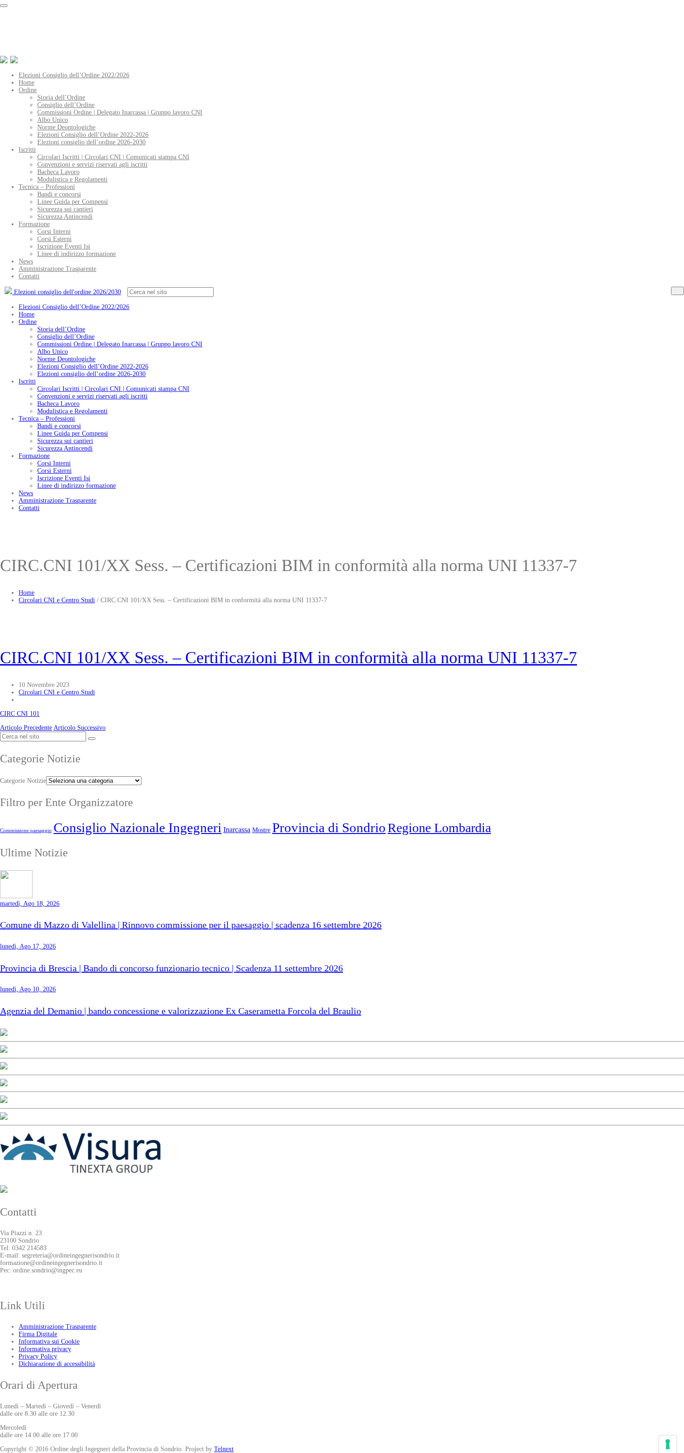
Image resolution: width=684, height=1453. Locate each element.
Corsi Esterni (54, 238)
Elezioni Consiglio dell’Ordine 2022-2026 (92, 134)
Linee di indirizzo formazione (76, 253)
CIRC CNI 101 (20, 713)
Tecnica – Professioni (47, 186)
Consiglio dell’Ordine (65, 104)
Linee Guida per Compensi (72, 201)
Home (26, 82)
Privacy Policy (38, 1356)
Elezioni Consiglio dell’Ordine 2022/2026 (74, 75)
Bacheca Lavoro (58, 171)
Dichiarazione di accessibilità (57, 1363)
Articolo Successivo (80, 727)
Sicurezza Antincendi (65, 216)
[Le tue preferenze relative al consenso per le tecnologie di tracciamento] (668, 1444)
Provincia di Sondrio (329, 827)
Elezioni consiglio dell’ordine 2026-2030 (91, 142)
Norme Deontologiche (66, 127)
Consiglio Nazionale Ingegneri (137, 827)
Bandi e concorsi (59, 194)
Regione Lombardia (439, 828)
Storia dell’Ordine (61, 97)
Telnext (224, 1449)
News (26, 261)
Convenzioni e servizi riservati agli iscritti (92, 164)
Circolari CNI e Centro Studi (57, 600)
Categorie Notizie (23, 780)
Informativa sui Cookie (49, 1341)
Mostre (261, 830)
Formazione (34, 224)
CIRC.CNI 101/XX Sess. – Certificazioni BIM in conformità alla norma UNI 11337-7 (288, 657)
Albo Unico (52, 119)
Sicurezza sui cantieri (65, 209)
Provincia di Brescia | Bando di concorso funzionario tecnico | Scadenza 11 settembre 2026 (171, 968)
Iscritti (27, 149)
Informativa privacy (45, 1348)
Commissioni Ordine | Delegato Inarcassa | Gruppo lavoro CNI (119, 112)
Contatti (29, 276)
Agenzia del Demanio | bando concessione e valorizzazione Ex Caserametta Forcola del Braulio (180, 1011)
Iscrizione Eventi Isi (63, 246)
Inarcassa (236, 829)
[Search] (677, 291)
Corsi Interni (54, 231)
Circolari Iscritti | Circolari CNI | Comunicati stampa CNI (113, 157)
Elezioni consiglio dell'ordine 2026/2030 (66, 292)
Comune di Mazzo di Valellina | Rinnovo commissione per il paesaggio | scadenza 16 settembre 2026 (191, 925)
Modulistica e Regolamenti (72, 179)
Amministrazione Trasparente (57, 268)
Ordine (28, 90)
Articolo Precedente (26, 727)
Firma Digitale (38, 1334)
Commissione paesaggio (26, 830)
